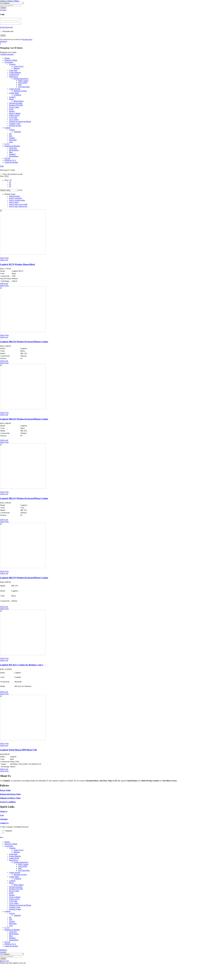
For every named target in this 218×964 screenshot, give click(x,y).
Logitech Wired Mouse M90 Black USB (18, 750)
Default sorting (14, 196)
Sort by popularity (15, 198)
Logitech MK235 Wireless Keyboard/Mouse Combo (24, 498)
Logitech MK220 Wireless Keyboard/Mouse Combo (24, 419)
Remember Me (7, 31)
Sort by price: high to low (18, 206)
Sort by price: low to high (18, 204)
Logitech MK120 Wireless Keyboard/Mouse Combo (24, 341)
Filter (2, 166)
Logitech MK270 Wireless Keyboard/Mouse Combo (24, 577)
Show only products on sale (12, 174)
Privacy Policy (5, 790)
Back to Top (4, 961)
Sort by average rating (17, 200)
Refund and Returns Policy (10, 794)
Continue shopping (7, 54)
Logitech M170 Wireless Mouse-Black (17, 264)
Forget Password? (6, 27)
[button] (4, 260)
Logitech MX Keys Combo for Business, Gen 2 (21, 665)
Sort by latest (13, 202)
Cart (2, 815)
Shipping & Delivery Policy (10, 798)
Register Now (27, 39)
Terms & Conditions (8, 802)
